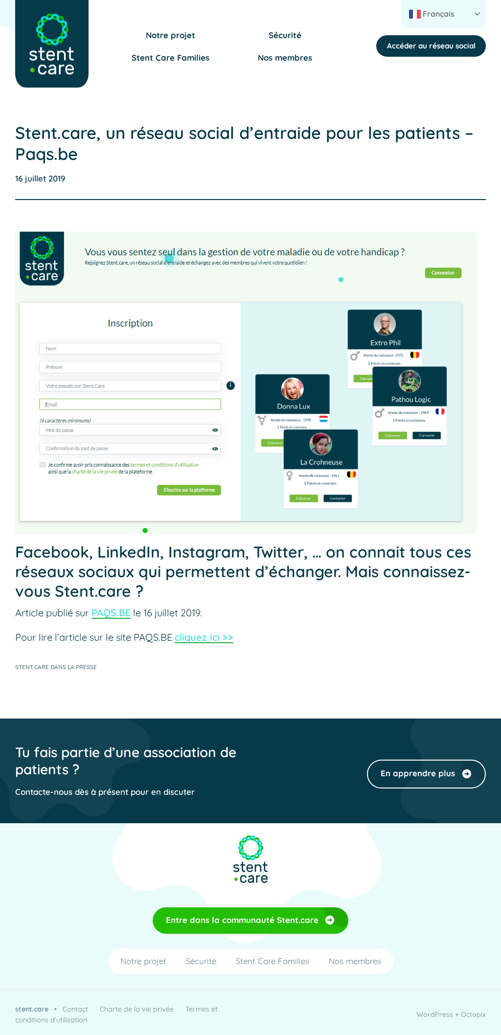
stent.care (31, 1009)
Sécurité (285, 35)
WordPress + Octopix (451, 1014)
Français (438, 14)
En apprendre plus (418, 773)
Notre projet (170, 35)
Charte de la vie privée (137, 1009)
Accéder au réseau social (431, 45)
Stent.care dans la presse (56, 667)
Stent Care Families (170, 57)
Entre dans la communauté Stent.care (242, 920)
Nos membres (285, 57)
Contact (75, 1009)
